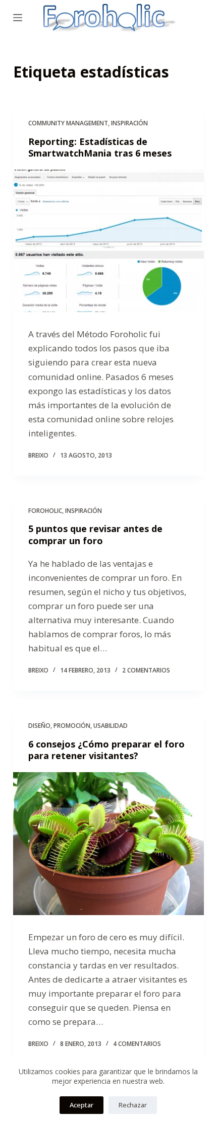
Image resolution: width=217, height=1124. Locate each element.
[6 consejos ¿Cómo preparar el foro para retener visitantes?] (108, 843)
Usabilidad (110, 725)
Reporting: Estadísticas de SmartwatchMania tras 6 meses (100, 147)
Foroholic (45, 510)
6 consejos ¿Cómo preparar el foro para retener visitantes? (106, 750)
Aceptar (81, 1104)
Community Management (68, 123)
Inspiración (129, 123)
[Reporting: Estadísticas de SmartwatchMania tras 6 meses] (108, 241)
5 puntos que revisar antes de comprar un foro (95, 534)
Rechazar (133, 1104)
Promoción (71, 725)
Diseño (39, 725)
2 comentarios (146, 670)
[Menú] (17, 17)
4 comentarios (137, 1043)
